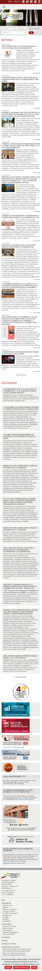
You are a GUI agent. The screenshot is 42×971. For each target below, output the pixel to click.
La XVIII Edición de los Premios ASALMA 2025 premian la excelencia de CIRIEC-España (20, 353)
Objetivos (6, 907)
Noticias (4, 941)
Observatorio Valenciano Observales (14, 953)
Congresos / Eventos (9, 944)
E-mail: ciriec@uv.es (8, 893)
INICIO (10, 1)
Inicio (3, 900)
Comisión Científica (9, 911)
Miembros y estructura (10, 909)
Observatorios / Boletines (11, 947)
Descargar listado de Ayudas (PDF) (14, 863)
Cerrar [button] (34, 967)
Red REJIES (7, 921)
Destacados (6, 937)
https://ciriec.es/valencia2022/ (24, 799)
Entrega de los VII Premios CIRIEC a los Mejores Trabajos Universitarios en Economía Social (19, 246)
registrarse (36, 28)
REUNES (6, 919)
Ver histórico (21, 375)
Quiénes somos (8, 905)
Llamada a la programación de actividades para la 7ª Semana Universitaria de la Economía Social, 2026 (20, 217)
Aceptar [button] (8, 967)
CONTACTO (17, 1)
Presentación (6, 903)
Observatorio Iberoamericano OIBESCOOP (16, 951)
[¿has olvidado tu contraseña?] (27, 28)
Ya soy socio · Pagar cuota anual (13, 747)
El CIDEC (6, 917)
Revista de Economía (9, 926)
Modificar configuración (21, 967)
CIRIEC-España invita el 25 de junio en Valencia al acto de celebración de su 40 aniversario (19, 47)
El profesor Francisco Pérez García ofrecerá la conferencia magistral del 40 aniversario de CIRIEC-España (20, 79)
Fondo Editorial (7, 930)
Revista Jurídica (8, 928)
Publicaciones (6, 924)
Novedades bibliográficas (10, 932)
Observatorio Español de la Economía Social (17, 949)
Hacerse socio (7, 915)
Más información (19, 784)
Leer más (36, 73)
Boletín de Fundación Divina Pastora (14, 955)
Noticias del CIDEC (9, 934)
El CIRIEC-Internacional (10, 913)
